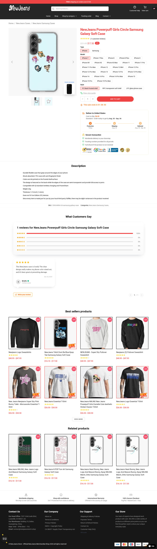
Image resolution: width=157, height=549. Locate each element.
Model (82, 54)
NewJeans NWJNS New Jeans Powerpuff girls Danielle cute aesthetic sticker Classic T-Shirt (96, 404)
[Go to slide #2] (48, 101)
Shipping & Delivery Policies (90, 516)
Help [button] (152, 546)
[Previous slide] (12, 62)
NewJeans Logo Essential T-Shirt (129, 401)
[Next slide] (73, 62)
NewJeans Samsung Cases (44, 23)
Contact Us (84, 526)
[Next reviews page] (142, 295)
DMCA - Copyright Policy (53, 526)
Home (11, 23)
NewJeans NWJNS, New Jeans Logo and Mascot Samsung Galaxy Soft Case (23, 472)
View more (78, 419)
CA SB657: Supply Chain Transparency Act (60, 529)
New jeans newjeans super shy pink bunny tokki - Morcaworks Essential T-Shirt (24, 404)
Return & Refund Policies (89, 523)
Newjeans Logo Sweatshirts (20, 352)
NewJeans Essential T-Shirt (55, 401)
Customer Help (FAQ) (88, 529)
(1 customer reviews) (97, 39)
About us (48, 516)
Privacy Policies (50, 523)
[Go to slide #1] (36, 101)
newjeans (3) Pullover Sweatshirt (129, 352)
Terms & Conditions (52, 520)
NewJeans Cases (23, 23)
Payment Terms (86, 520)
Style (82, 85)
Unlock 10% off (5, 539)
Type (82, 47)
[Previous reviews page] (130, 295)
